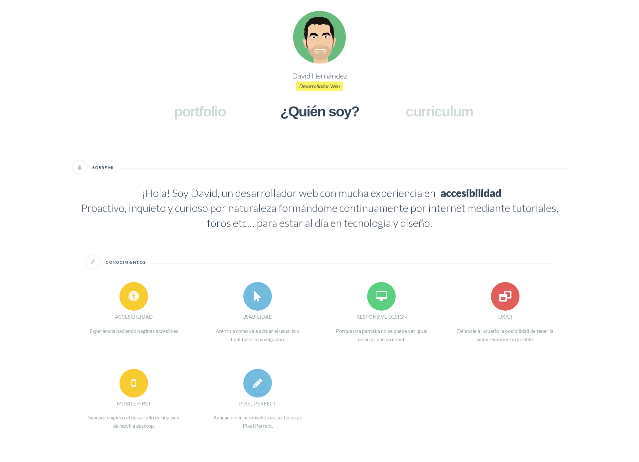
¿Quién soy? (319, 111)
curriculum (439, 111)
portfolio (200, 111)
